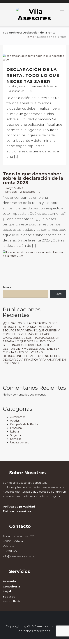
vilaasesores (16, 91)
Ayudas (15, 420)
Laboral (14, 431)
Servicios (11, 191)
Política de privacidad (19, 506)
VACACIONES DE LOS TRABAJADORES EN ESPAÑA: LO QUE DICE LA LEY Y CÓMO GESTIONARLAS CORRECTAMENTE (31, 341)
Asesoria (9, 581)
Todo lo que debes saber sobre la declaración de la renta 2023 (33, 178)
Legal (7, 591)
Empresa (16, 428)
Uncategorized (19, 442)
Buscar (8, 287)
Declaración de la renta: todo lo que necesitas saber (32, 75)
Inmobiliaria (11, 601)
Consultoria (11, 586)
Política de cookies (17, 511)
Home (30, 36)
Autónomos (17, 417)
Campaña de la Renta (44, 86)
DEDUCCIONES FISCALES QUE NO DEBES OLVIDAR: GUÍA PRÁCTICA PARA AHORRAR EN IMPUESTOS (34, 359)
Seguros (15, 435)
